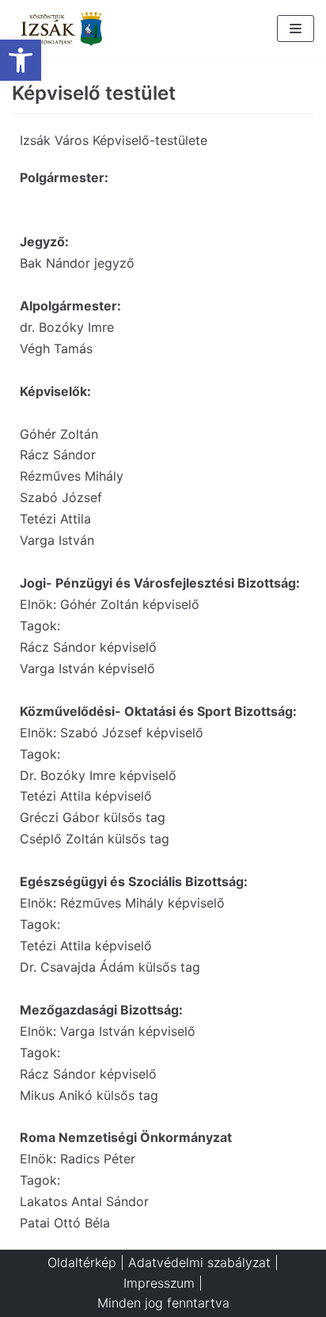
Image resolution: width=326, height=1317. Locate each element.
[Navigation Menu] (295, 28)
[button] (20, 60)
